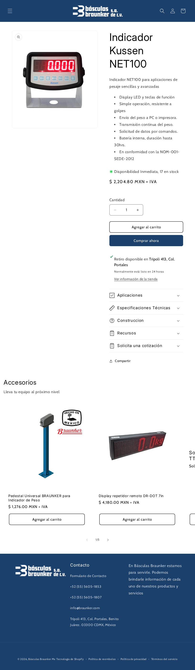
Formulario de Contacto (88, 576)
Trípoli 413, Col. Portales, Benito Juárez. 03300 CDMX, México (94, 622)
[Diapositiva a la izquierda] (87, 540)
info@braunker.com (85, 608)
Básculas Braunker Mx (41, 659)
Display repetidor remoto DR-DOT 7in (131, 496)
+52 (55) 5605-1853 (85, 586)
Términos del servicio (164, 659)
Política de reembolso (102, 659)
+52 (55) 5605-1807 (86, 597)
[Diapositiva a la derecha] (108, 540)
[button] (10, 11)
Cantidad (117, 200)
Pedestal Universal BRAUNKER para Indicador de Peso (39, 498)
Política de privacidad (133, 659)
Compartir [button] (122, 361)
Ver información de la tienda (136, 279)
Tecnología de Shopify (70, 659)
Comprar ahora (146, 241)
